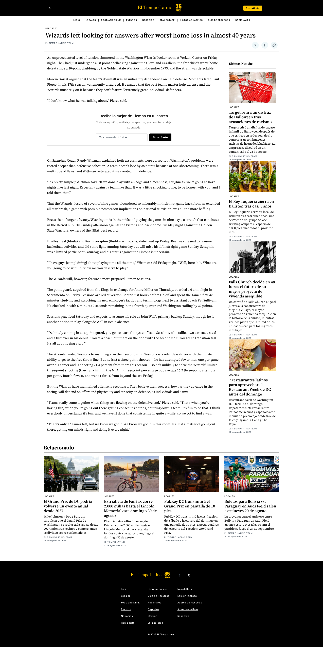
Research (183, 616)
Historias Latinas (191, 20)
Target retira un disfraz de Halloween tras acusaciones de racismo (250, 116)
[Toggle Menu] (270, 8)
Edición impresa (187, 595)
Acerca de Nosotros (189, 602)
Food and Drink (111, 20)
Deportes (51, 28)
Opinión (152, 616)
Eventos (131, 20)
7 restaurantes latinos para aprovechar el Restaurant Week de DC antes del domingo (250, 387)
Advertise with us (187, 609)
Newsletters (184, 589)
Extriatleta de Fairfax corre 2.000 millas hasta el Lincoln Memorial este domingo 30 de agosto (130, 508)
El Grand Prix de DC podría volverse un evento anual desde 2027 (68, 506)
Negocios (148, 20)
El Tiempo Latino (114, 542)
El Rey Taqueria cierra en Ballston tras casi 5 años (251, 204)
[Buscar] (50, 8)
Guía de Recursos (219, 20)
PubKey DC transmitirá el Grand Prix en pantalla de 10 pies (189, 506)
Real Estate (167, 20)
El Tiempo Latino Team (59, 43)
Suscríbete (252, 8)
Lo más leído (155, 622)
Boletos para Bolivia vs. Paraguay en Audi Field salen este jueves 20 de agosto (250, 506)
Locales (90, 20)
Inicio (76, 20)
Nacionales (242, 20)
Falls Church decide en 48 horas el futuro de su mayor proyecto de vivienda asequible (252, 289)
